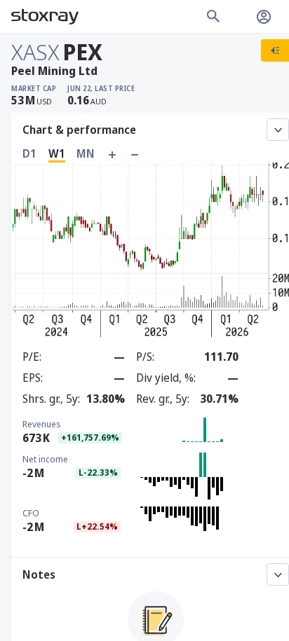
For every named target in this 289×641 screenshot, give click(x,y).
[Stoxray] (45, 16)
